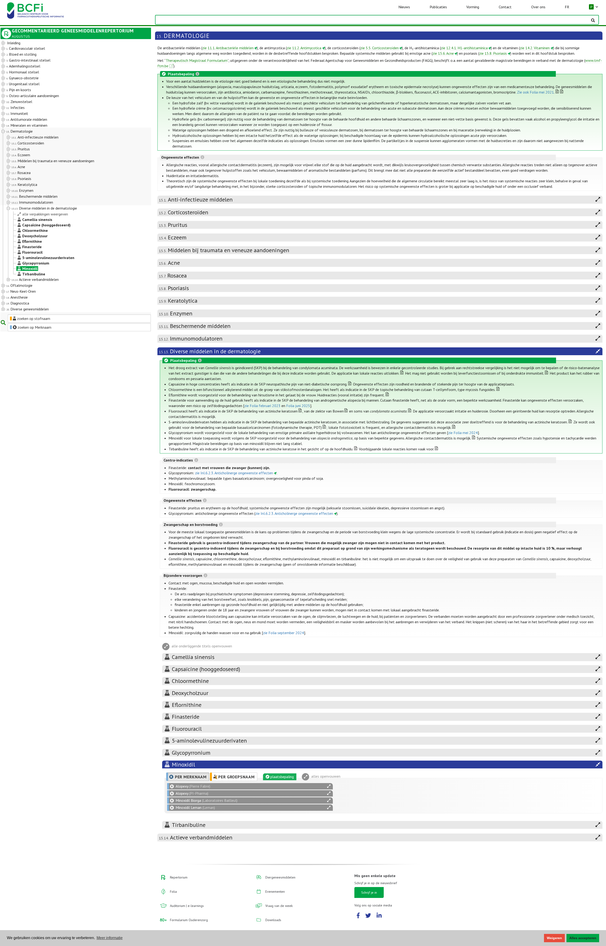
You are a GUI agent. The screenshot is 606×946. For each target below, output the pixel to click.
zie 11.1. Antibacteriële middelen (228, 47)
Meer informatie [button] (110, 938)
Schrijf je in (369, 892)
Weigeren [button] (554, 938)
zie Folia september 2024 (283, 632)
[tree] (69, 176)
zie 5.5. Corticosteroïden (379, 47)
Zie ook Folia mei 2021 (535, 92)
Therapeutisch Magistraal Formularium (196, 60)
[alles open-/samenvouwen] (328, 786)
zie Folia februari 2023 (262, 405)
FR (567, 6)
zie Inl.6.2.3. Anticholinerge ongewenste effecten (234, 473)
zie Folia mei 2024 (463, 432)
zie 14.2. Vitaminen (535, 47)
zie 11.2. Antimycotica (304, 47)
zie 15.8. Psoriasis (493, 53)
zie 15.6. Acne (443, 53)
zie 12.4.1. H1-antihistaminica (464, 47)
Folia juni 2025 (298, 405)
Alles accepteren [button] (582, 938)
